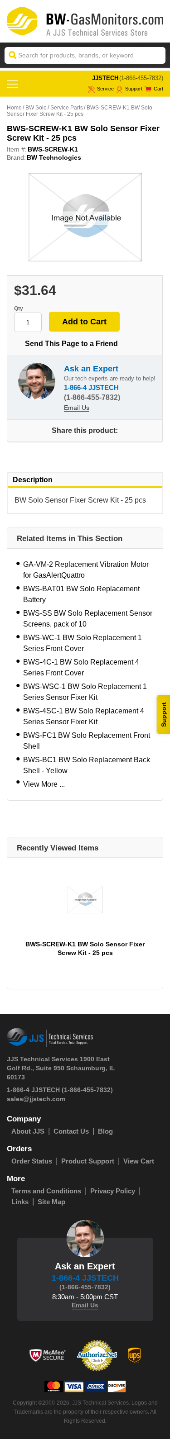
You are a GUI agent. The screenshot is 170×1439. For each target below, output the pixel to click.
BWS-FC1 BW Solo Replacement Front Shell (86, 740)
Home (14, 107)
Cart (158, 88)
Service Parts (66, 107)
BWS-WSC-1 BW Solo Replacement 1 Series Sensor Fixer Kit (85, 692)
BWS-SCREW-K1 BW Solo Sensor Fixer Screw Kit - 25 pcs (85, 948)
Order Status (31, 1161)
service (105, 88)
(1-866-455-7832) (141, 78)
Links (20, 1202)
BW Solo (36, 107)
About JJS (27, 1131)
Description (33, 480)
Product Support (87, 1161)
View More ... (44, 784)
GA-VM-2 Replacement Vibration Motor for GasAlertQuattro (86, 569)
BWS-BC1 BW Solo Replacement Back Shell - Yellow (86, 765)
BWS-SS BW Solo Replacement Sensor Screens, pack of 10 (87, 618)
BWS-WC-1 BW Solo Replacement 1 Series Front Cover (82, 643)
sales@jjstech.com (36, 1098)
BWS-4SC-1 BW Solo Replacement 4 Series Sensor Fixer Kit (83, 716)
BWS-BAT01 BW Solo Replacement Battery (81, 594)
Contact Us (71, 1131)
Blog (105, 1131)
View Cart (138, 1161)
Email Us (76, 407)
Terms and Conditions (46, 1191)
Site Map (51, 1202)
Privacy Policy (112, 1191)
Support (133, 88)
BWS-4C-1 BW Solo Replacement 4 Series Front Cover (81, 667)
